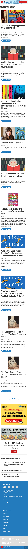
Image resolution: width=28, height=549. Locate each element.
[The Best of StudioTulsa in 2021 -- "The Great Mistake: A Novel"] (13, 322)
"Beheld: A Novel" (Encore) (12, 142)
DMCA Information (7, 510)
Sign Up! (14, 451)
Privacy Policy (6, 522)
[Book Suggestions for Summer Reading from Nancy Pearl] (13, 164)
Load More (14, 398)
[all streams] (26, 547)
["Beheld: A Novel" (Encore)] (13, 133)
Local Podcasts (6, 516)
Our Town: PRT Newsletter (14, 443)
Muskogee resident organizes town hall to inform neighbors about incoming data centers (14, 464)
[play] (2, 547)
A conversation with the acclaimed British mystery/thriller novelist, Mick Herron (13, 104)
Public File (5, 525)
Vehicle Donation (6, 531)
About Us (5, 499)
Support (4, 528)
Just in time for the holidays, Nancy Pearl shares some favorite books (13, 64)
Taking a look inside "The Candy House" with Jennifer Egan (12, 211)
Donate (24, 2)
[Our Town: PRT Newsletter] (14, 434)
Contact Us (5, 507)
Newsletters (5, 519)
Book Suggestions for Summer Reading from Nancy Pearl (13, 175)
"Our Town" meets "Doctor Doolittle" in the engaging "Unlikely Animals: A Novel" (12, 253)
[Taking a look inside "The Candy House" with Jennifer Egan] (13, 199)
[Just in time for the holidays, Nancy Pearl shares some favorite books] (13, 53)
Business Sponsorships (8, 502)
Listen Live (5, 513)
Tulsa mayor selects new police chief (13, 470)
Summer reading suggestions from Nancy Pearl (13, 26)
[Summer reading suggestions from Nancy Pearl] (13, 16)
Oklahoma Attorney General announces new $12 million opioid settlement (15, 475)
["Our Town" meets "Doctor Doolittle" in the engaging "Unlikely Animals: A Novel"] (13, 241)
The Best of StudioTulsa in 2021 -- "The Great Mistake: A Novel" (13, 334)
